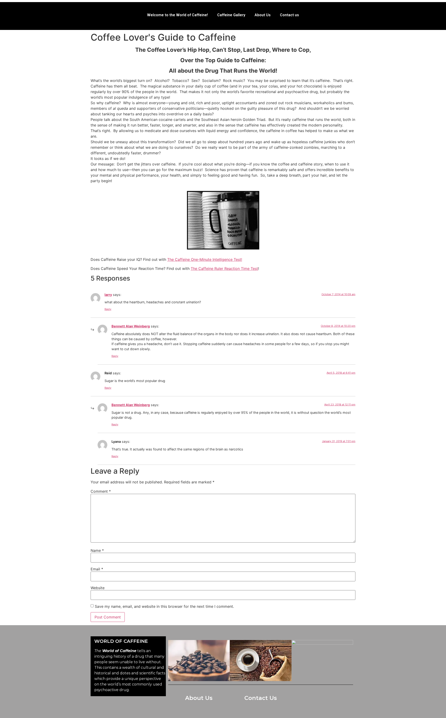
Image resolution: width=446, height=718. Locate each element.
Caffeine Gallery (231, 15)
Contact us (289, 15)
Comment (101, 491)
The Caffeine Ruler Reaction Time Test (224, 268)
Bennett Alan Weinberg (131, 326)
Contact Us (260, 698)
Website (98, 588)
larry (108, 295)
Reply (108, 309)
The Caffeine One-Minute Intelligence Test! (204, 259)
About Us (263, 15)
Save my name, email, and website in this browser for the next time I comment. (164, 606)
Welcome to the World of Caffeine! (177, 15)
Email (97, 569)
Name (97, 550)
